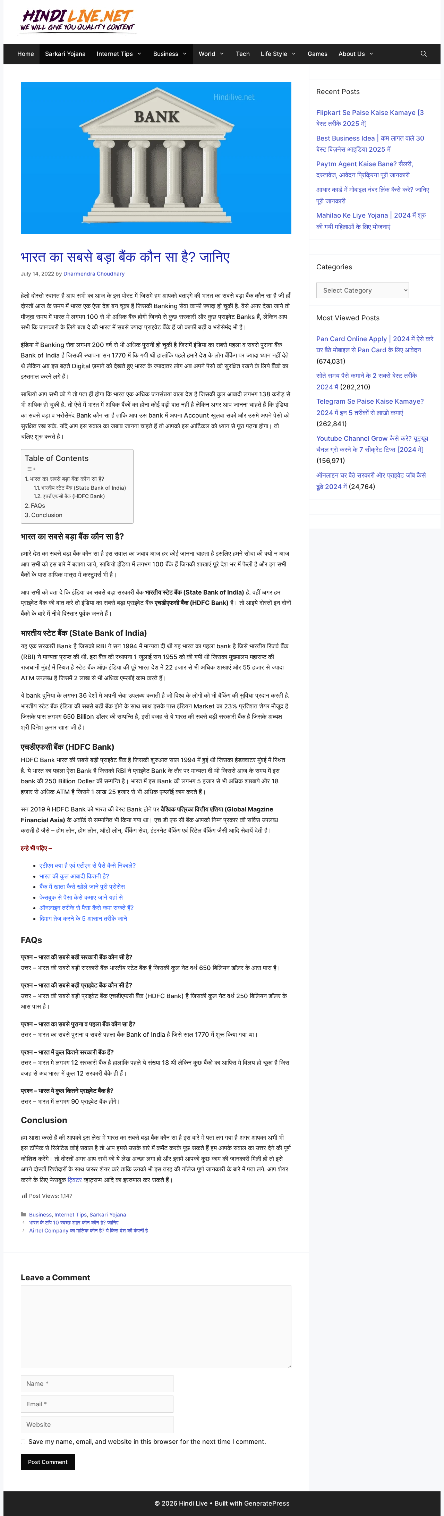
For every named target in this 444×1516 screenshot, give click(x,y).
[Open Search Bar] (423, 54)
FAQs (38, 505)
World (207, 53)
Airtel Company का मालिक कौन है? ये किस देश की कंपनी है (88, 1230)
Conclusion (46, 515)
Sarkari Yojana (65, 53)
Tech (243, 53)
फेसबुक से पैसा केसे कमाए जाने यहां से (82, 897)
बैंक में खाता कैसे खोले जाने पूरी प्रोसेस (83, 886)
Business (165, 53)
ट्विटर (75, 1180)
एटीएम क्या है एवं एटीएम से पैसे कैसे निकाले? (88, 865)
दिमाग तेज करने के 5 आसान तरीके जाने (84, 918)
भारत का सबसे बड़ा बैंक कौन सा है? (67, 478)
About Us (352, 53)
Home (25, 53)
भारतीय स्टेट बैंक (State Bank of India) (83, 488)
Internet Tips (115, 53)
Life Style (274, 53)
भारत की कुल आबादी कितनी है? (74, 876)
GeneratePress (267, 1503)
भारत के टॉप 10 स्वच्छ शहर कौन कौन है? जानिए (74, 1222)
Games (317, 53)
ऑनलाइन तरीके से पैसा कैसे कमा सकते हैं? (87, 907)
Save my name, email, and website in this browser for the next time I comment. (147, 1441)
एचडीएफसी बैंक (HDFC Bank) (74, 496)
